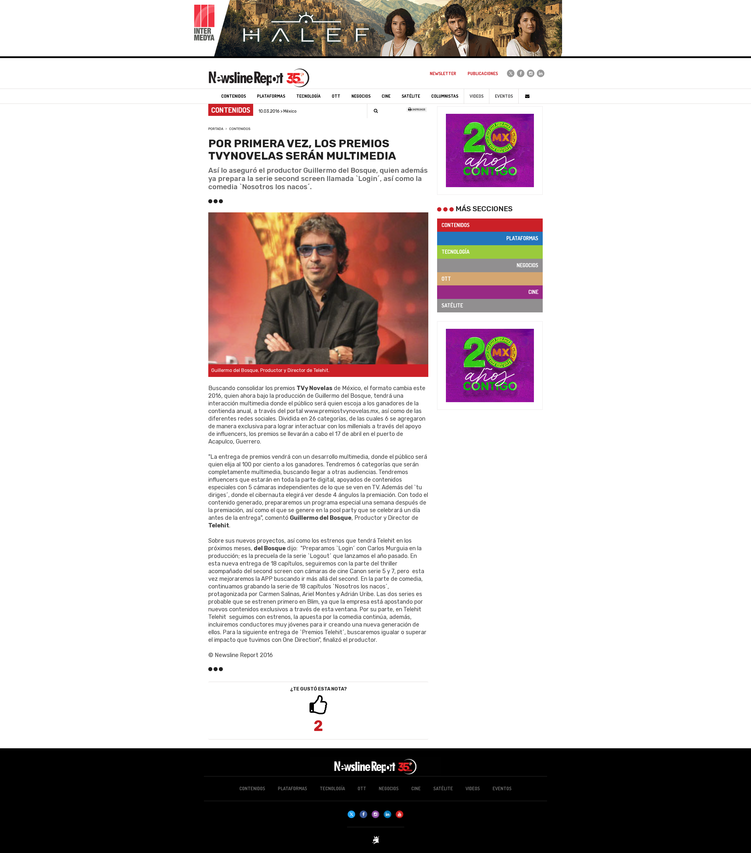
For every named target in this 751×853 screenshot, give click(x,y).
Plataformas (522, 238)
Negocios (527, 265)
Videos (476, 96)
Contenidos (239, 129)
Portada (215, 129)
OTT (446, 278)
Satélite (452, 305)
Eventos (504, 96)
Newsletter (443, 73)
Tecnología (455, 251)
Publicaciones (483, 73)
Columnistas (444, 96)
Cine (533, 292)
